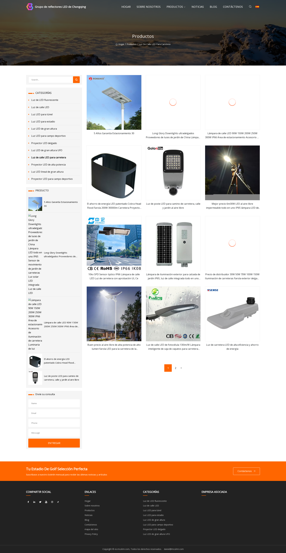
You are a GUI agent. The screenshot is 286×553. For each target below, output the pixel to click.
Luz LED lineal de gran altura (47, 171)
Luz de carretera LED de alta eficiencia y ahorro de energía (232, 346)
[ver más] (114, 102)
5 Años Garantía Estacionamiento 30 (114, 133)
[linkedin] (34, 502)
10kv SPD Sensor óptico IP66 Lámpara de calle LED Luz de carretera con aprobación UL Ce (114, 276)
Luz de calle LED (40, 107)
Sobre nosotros (149, 6)
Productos (175, 6)
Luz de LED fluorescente (44, 100)
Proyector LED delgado (44, 143)
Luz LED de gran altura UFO (46, 150)
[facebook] (28, 502)
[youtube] (46, 502)
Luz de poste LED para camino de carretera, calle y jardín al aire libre (173, 205)
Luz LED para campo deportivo (48, 135)
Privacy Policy (91, 534)
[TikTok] (58, 502)
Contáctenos (233, 6)
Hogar (126, 6)
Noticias (198, 6)
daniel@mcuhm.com (174, 549)
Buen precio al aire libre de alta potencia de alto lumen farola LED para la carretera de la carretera (114, 347)
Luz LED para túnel (42, 114)
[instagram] (52, 502)
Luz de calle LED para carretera (154, 44)
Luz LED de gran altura (44, 128)
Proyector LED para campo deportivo (52, 179)
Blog (213, 6)
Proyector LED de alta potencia (48, 164)
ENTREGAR (54, 443)
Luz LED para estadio (43, 121)
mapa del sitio (91, 529)
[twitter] (40, 502)
